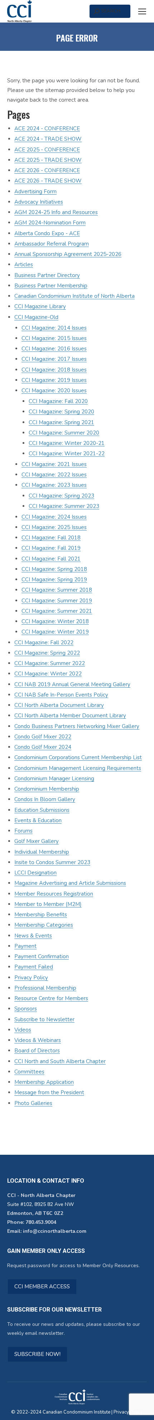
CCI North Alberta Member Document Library (70, 715)
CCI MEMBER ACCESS (42, 1286)
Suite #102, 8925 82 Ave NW (40, 1204)
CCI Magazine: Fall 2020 (58, 401)
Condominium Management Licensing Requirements (77, 768)
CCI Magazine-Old (36, 317)
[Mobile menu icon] (142, 11)
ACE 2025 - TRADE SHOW (48, 160)
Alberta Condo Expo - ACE (47, 233)
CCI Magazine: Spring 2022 (47, 652)
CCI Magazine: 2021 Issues (54, 464)
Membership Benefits (40, 914)
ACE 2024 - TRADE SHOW (48, 138)
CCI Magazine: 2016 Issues (54, 348)
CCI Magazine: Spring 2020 (61, 411)
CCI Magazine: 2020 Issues (54, 390)
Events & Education (38, 820)
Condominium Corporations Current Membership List (78, 757)
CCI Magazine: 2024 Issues (54, 516)
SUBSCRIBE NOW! (37, 1354)
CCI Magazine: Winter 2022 (48, 673)
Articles (23, 264)
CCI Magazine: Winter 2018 (55, 621)
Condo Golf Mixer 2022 (42, 736)
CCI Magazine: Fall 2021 (51, 558)
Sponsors (25, 1008)
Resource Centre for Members (51, 998)
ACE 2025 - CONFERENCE (47, 149)
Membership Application (44, 1082)
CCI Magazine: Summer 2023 (64, 506)
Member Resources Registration (53, 893)
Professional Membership (45, 988)
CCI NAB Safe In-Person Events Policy (61, 694)
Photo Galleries (33, 1103)
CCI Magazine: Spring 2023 (61, 495)
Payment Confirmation (41, 956)
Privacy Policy (31, 977)
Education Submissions (41, 810)
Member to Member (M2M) (48, 904)
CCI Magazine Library (40, 306)
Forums (23, 830)
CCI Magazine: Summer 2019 (56, 600)
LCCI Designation (35, 872)
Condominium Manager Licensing (54, 778)
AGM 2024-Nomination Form (50, 222)
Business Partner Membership (50, 285)
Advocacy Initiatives (38, 201)
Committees (29, 1071)
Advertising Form (35, 191)
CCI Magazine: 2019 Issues (54, 380)
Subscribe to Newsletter (44, 1019)
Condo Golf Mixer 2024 (42, 747)
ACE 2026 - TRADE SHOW (48, 180)
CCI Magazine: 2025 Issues (54, 527)
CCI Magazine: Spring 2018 (54, 569)
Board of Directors (37, 1050)
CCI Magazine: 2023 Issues (54, 485)
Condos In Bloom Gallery (44, 799)
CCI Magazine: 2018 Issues (54, 369)
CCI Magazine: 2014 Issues (54, 327)
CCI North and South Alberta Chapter (60, 1061)
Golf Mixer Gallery (36, 841)
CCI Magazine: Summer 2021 (56, 611)
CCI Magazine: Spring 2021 (61, 422)
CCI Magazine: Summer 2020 (64, 432)
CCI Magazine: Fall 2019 (51, 548)
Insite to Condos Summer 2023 (52, 862)
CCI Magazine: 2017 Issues (54, 359)
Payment (25, 946)
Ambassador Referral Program (51, 243)
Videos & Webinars (37, 1040)
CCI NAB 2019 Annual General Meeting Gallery (72, 684)
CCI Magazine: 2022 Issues (54, 474)
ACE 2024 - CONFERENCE (47, 128)
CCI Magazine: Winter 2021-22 (67, 453)
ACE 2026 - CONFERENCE (47, 170)
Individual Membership (41, 852)
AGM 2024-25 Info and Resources (56, 212)
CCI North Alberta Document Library (59, 705)
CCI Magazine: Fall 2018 (51, 537)
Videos (22, 1029)
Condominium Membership (46, 789)
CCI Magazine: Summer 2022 (49, 663)
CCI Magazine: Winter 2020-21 (67, 443)
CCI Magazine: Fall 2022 (43, 642)
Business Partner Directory (47, 275)
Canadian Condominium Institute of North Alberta (74, 296)
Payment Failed (33, 966)
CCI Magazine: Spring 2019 (54, 579)
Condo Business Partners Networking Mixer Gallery (76, 726)
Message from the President (49, 1092)
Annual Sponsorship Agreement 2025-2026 (67, 254)
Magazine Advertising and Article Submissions (70, 883)
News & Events (33, 935)
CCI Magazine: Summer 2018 (56, 589)
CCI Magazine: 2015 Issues (54, 338)
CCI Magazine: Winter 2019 (55, 631)
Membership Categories (43, 925)
